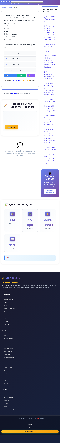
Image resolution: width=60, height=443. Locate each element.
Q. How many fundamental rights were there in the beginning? (50, 75)
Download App (7, 394)
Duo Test (6, 321)
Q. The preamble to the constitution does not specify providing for (50, 119)
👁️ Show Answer (10, 76)
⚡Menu (31, 76)
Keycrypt (6, 383)
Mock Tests (31, 4)
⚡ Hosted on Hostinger (30, 431)
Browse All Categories (9, 308)
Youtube (6, 403)
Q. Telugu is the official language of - (49, 19)
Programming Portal (9, 357)
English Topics (7, 324)
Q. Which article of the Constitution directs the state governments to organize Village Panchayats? (49, 136)
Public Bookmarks (8, 299)
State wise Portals (8, 348)
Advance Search (8, 315)
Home (4, 7)
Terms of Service (30, 421)
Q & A (5, 373)
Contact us (6, 400)
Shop (19, 4)
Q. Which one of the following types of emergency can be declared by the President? (49, 89)
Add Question (13, 4)
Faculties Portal (8, 367)
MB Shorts (6, 361)
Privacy (30, 424)
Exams (5, 305)
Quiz (5, 318)
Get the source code (9, 410)
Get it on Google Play (50, 191)
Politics (10, 7)
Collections (6, 335)
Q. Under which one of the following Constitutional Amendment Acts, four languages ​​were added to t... (50, 32)
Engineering (7, 354)
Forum (25, 4)
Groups (6, 370)
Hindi (5, 345)
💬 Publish (11, 127)
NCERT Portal (7, 364)
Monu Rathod (16, 80)
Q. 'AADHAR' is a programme (49, 45)
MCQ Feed (4, 4)
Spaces (5, 376)
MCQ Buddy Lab (8, 351)
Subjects (6, 302)
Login (38, 4)
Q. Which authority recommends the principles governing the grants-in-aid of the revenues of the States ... (50, 59)
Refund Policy (7, 406)
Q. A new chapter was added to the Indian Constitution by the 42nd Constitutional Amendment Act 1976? (50, 155)
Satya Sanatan (7, 380)
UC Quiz (6, 342)
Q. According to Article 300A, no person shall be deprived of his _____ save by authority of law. (49, 105)
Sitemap (30, 427)
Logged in (14, 93)
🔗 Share (21, 76)
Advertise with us (8, 397)
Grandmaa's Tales (8, 338)
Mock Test (6, 312)
